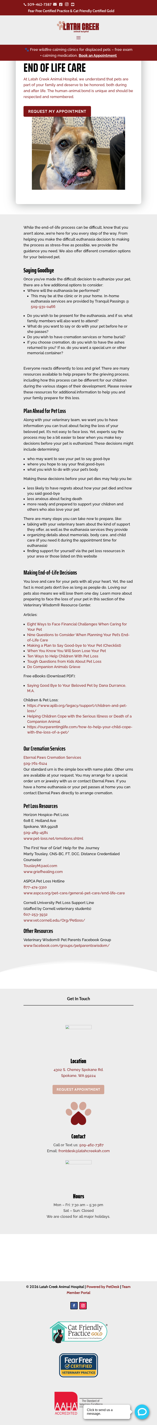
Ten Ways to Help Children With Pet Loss (62, 656)
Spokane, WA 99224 (78, 1075)
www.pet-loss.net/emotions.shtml (53, 838)
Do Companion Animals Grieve (53, 667)
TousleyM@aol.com (40, 866)
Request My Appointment (57, 111)
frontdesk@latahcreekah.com (84, 1151)
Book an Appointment (98, 55)
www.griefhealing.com (43, 872)
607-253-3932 (36, 914)
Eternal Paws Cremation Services (52, 757)
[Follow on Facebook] (74, 1305)
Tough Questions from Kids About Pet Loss (64, 661)
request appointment (78, 1089)
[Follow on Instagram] (83, 1305)
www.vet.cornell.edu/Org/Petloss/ (54, 920)
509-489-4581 (36, 832)
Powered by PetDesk (102, 1286)
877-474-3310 (35, 887)
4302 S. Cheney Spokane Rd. (78, 1069)
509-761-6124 (35, 763)
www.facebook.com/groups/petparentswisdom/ (67, 945)
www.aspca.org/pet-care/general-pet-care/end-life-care (74, 893)
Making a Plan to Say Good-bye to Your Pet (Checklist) (74, 645)
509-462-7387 (91, 1145)
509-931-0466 (43, 306)
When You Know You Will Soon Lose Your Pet (66, 651)
